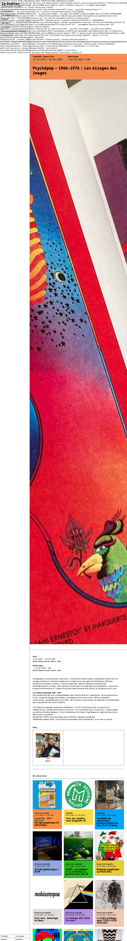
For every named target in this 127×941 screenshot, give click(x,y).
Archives (5, 19)
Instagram (20, 936)
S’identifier (7, 35)
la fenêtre (12, 4)
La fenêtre (6, 27)
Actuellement (7, 11)
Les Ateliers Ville (9, 15)
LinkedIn (19, 939)
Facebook (4, 936)
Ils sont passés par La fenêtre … (14, 31)
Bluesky (4, 939)
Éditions (5, 23)
